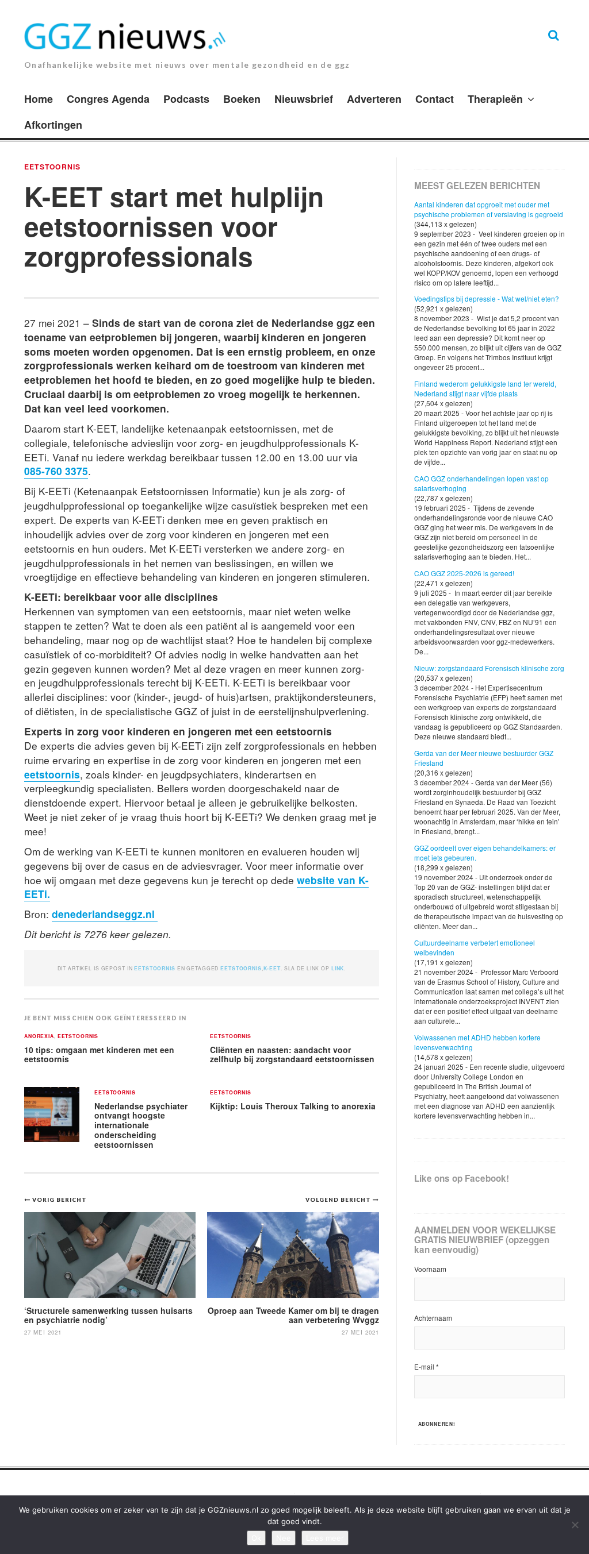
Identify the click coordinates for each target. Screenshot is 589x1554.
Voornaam (430, 1269)
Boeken (242, 98)
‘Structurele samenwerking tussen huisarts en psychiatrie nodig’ (108, 1315)
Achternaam (433, 1317)
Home (38, 98)
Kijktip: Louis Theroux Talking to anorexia (293, 1106)
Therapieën (495, 98)
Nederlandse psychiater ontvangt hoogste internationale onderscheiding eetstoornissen (141, 1125)
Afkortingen (53, 124)
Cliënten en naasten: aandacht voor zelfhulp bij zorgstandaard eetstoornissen (292, 1054)
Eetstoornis (52, 166)
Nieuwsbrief (303, 98)
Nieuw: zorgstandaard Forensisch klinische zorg (489, 668)
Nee (283, 1538)
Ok (256, 1538)
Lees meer (325, 1538)
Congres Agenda (108, 98)
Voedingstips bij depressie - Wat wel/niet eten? (486, 298)
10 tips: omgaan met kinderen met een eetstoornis (99, 1054)
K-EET (272, 968)
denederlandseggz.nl (105, 914)
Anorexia (39, 1036)
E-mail (426, 1366)
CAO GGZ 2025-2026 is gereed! (464, 573)
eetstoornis (52, 774)
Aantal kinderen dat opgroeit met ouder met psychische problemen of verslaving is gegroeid (488, 209)
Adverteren (374, 98)
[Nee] (574, 1524)
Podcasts (186, 98)
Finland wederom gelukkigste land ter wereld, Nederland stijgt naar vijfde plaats (485, 388)
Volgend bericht (339, 1199)
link (337, 968)
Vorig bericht (59, 1199)
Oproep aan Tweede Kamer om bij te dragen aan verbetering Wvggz (293, 1315)
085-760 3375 (56, 471)
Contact (434, 98)
